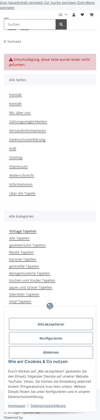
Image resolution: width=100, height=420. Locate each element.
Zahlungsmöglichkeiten (28, 121)
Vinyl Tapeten (20, 301)
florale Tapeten (21, 252)
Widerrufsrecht (21, 175)
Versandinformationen (27, 130)
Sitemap (16, 157)
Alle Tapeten (19, 238)
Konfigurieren (51, 338)
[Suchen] (61, 24)
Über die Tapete (22, 193)
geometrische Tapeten (27, 245)
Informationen (21, 184)
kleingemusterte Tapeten (29, 273)
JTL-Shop (31, 417)
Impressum (16, 406)
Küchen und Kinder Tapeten (32, 280)
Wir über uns (20, 112)
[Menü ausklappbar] (6, 18)
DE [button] (60, 14)
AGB (12, 148)
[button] (74, 14)
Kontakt (15, 94)
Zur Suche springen (60, 2)
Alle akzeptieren (51, 324)
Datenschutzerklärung (48, 406)
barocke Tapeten (22, 259)
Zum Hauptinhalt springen (22, 2)
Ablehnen (51, 352)
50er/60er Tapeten (24, 294)
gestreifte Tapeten (24, 266)
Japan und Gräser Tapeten (30, 287)
